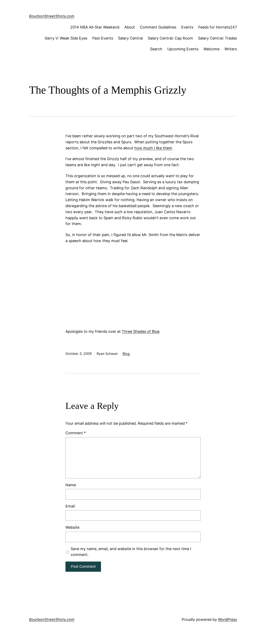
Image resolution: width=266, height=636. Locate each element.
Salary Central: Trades (217, 38)
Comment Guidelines (158, 27)
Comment (75, 433)
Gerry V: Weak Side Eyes (66, 38)
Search (156, 49)
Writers (230, 49)
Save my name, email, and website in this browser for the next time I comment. (131, 552)
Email (70, 506)
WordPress (227, 619)
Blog (126, 353)
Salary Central (130, 38)
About (129, 27)
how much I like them (153, 148)
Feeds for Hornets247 (217, 27)
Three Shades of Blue (140, 331)
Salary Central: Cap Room (170, 38)
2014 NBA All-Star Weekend (94, 27)
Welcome (211, 49)
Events (187, 27)
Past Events (102, 38)
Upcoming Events (182, 49)
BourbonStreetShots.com (51, 16)
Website (72, 527)
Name (70, 485)
